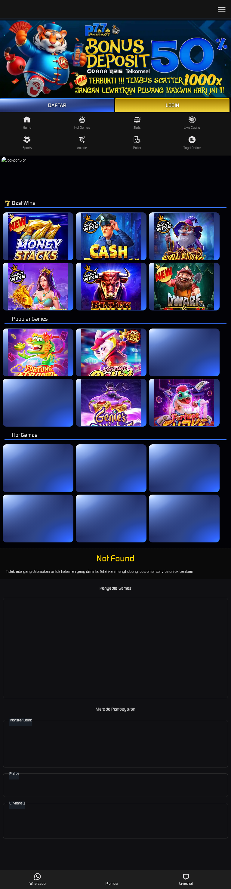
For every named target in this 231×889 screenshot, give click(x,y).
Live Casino (192, 127)
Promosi (112, 883)
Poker (137, 148)
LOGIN (173, 105)
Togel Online (192, 148)
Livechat (186, 883)
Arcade (82, 148)
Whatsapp (37, 883)
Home (27, 127)
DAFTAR (57, 105)
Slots (137, 127)
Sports (27, 148)
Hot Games (82, 127)
